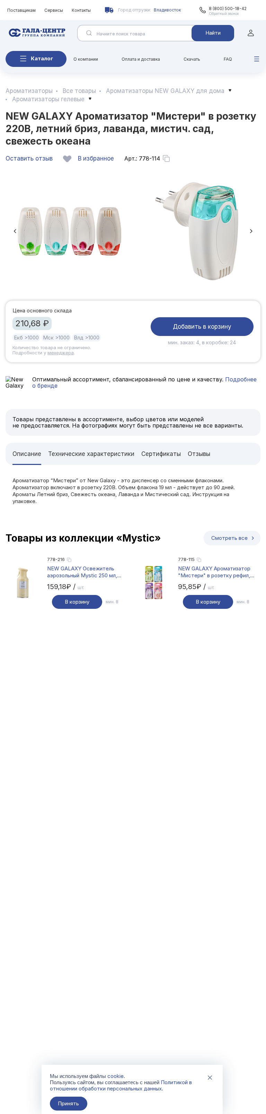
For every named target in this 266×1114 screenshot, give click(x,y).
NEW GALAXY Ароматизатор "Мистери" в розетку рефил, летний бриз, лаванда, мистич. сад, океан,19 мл (216, 572)
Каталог (42, 58)
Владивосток (167, 9)
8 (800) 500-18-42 (228, 8)
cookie (115, 1076)
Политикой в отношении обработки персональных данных (121, 1085)
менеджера (60, 352)
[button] (15, 231)
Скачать (192, 59)
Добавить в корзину (202, 326)
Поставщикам (21, 10)
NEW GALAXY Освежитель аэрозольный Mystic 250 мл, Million (82, 572)
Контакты (81, 10)
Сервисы (53, 10)
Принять (68, 1103)
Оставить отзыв (29, 158)
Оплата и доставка (141, 59)
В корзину (77, 601)
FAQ (228, 59)
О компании (85, 59)
